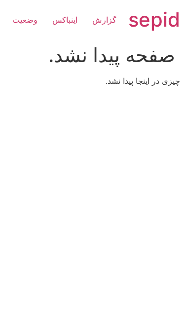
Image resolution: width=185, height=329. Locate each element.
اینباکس (64, 20)
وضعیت (24, 20)
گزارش (104, 20)
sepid (154, 19)
